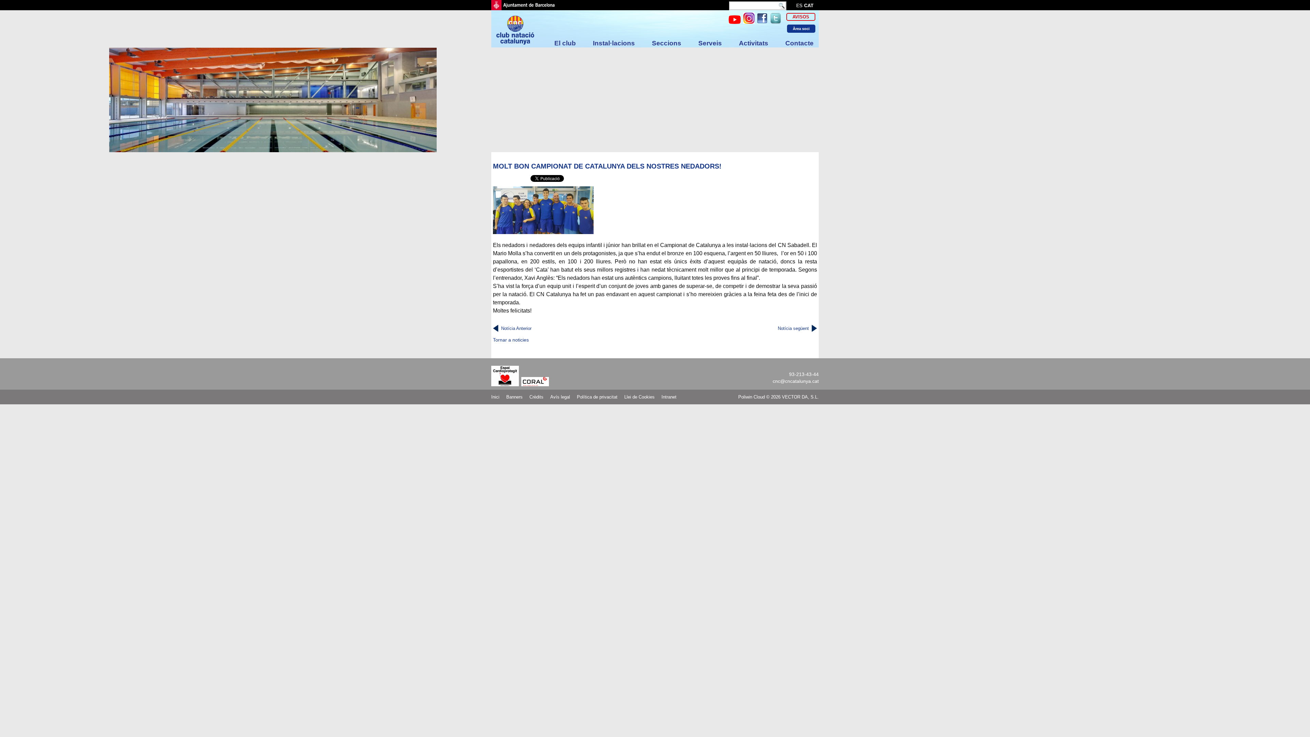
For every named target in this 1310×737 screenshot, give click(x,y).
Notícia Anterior (516, 328)
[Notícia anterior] (495, 328)
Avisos (800, 16)
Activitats (753, 43)
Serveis (710, 43)
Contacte (799, 43)
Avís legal (560, 397)
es (799, 5)
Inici (495, 397)
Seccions (666, 43)
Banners (514, 397)
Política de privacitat (597, 397)
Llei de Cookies (639, 397)
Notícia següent (793, 328)
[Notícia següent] (814, 328)
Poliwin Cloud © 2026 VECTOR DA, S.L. (778, 397)
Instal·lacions (614, 43)
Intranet (668, 397)
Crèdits (536, 397)
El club (565, 43)
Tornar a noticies (511, 340)
